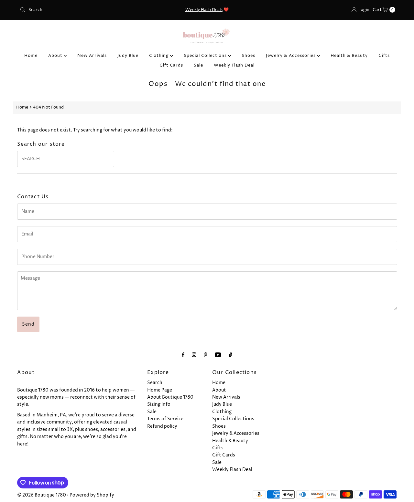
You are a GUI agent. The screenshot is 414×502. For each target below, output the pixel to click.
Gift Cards (171, 65)
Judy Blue (127, 55)
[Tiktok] (230, 355)
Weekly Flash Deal (234, 65)
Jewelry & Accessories (291, 55)
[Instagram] (194, 355)
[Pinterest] (205, 355)
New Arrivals (92, 55)
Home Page (159, 390)
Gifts (384, 55)
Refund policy (162, 426)
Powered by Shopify (92, 495)
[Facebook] (183, 355)
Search (154, 383)
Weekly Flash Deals (204, 10)
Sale (198, 65)
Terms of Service (165, 419)
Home (31, 55)
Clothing (159, 55)
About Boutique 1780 (170, 397)
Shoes (248, 55)
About (56, 55)
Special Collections (206, 55)
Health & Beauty (349, 55)
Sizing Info (158, 404)
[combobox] (78, 9)
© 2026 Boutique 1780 (41, 495)
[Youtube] (218, 355)
